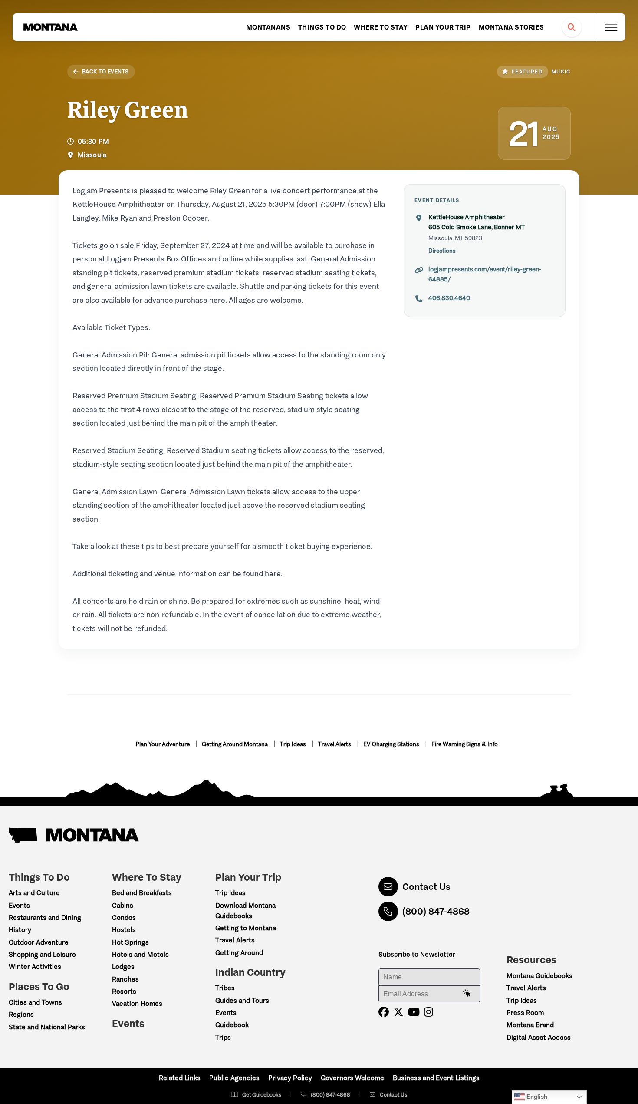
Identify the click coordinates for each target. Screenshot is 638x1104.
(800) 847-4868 (436, 911)
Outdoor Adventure (39, 942)
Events (19, 905)
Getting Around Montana (235, 744)
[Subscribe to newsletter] (467, 994)
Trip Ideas (293, 744)
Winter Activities (35, 966)
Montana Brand (530, 1025)
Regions (21, 1014)
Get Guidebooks (261, 1094)
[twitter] (398, 1012)
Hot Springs (130, 942)
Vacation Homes (137, 1003)
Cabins (122, 905)
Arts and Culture (34, 893)
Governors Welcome (352, 1078)
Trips (223, 1037)
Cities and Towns (35, 1002)
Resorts (124, 991)
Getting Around (239, 953)
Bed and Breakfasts (142, 893)
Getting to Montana (245, 928)
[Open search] (572, 27)
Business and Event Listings (436, 1078)
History (20, 930)
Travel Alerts (335, 744)
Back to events (105, 71)
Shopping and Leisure (42, 954)
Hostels (124, 930)
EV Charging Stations (392, 744)
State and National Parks (47, 1027)
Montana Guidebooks (539, 976)
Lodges (123, 966)
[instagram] (428, 1012)
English (536, 1097)
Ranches (125, 979)
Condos (124, 917)
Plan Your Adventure (163, 744)
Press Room (525, 1012)
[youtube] (414, 1012)
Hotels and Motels (140, 954)
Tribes (225, 988)
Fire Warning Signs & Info (464, 744)
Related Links (180, 1078)
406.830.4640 (449, 298)
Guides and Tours (242, 1000)
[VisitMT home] (50, 27)
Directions (442, 251)
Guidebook (232, 1025)
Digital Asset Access (538, 1037)
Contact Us (426, 886)
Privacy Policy (290, 1078)
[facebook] (383, 1012)
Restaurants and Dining (45, 917)
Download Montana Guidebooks (245, 910)
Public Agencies (234, 1078)
